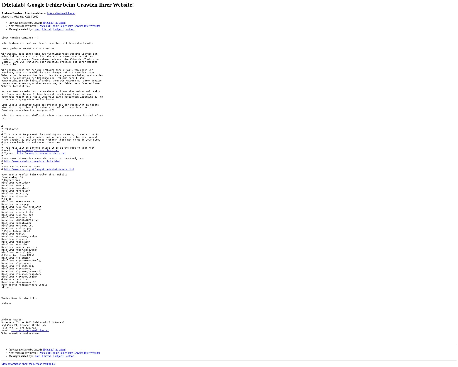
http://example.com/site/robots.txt (41, 153)
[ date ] (37, 29)
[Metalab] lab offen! (54, 22)
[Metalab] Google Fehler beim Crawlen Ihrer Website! (69, 25)
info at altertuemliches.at (61, 13)
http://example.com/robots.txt (38, 150)
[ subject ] (58, 29)
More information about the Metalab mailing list (28, 363)
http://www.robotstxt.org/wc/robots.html (32, 161)
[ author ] (70, 29)
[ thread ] (47, 29)
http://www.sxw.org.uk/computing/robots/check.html (39, 169)
